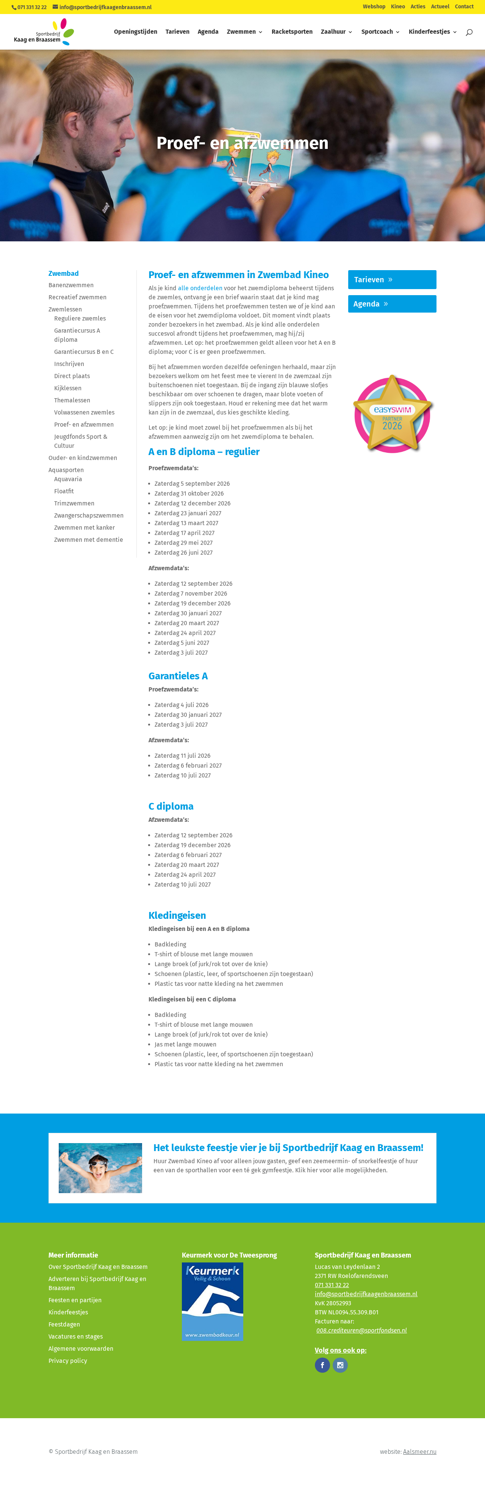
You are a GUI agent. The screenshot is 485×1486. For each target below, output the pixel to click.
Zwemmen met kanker (84, 527)
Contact (464, 7)
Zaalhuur (333, 32)
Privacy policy (67, 1360)
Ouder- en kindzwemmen (82, 457)
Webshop (374, 7)
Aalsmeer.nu (419, 1451)
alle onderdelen (200, 288)
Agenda (208, 32)
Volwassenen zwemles (84, 412)
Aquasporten (66, 470)
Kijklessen (67, 388)
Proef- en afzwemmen (84, 424)
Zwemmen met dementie (88, 539)
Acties (418, 7)
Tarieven (177, 32)
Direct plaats (72, 376)
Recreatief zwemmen (77, 297)
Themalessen (72, 400)
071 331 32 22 (32, 7)
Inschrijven (69, 364)
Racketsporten (292, 32)
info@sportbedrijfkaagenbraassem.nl (366, 1294)
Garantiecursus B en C (84, 351)
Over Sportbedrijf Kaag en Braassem (98, 1266)
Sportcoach (377, 32)
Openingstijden (135, 32)
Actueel (440, 7)
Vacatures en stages (75, 1336)
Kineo (398, 7)
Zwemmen (241, 32)
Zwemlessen (65, 309)
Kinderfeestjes (429, 32)
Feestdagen (64, 1324)
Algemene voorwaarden (80, 1348)
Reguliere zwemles (80, 318)
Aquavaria (68, 479)
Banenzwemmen (71, 285)
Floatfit (64, 491)
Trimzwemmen (74, 503)
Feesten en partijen (75, 1300)
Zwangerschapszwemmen (89, 515)
